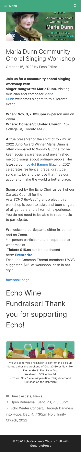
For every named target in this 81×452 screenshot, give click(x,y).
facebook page (17, 280)
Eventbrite (24, 255)
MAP (41, 129)
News (37, 396)
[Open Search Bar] (75, 6)
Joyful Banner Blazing (44, 164)
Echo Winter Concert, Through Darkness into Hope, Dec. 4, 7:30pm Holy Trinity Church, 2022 (40, 414)
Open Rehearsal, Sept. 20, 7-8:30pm (39, 402)
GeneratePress (40, 445)
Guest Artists (20, 396)
